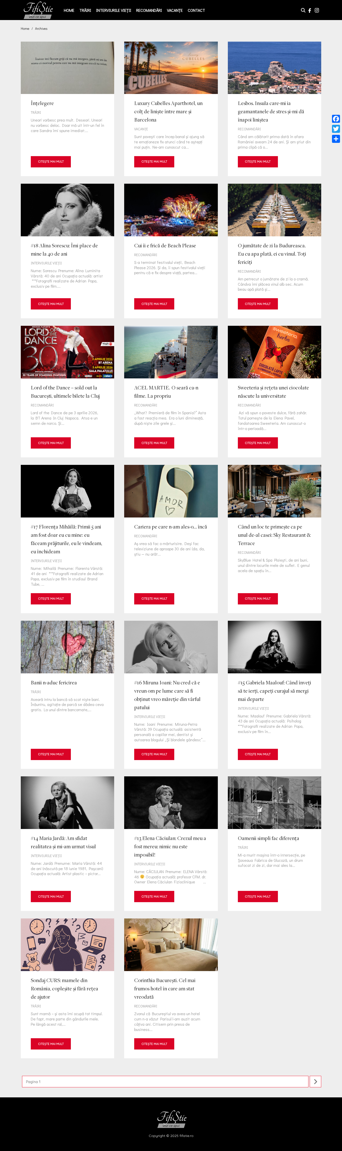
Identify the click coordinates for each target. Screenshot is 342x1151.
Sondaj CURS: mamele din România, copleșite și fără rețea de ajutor (67, 988)
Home (69, 10)
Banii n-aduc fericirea (67, 695)
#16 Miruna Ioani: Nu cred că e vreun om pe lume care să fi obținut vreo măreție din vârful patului (171, 695)
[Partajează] (336, 139)
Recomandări (149, 10)
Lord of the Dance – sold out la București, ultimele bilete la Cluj (67, 391)
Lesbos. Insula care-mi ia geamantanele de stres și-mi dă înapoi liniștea (274, 109)
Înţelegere (67, 109)
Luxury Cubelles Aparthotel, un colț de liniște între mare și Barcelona (171, 109)
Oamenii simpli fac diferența (274, 843)
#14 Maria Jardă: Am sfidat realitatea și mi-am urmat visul (67, 843)
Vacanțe (175, 10)
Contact (196, 10)
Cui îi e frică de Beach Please (171, 251)
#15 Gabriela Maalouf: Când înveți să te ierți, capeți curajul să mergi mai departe (274, 695)
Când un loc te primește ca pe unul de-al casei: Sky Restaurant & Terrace (274, 539)
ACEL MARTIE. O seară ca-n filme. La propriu (171, 391)
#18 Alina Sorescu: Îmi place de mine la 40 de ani (67, 251)
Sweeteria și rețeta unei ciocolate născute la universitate (274, 391)
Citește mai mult (51, 161)
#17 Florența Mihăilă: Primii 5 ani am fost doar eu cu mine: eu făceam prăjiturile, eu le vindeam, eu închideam (67, 539)
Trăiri (85, 10)
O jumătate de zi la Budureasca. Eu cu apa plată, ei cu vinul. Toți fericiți (274, 251)
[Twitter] (336, 129)
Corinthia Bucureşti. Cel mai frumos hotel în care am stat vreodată (171, 988)
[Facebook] (336, 119)
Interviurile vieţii (113, 10)
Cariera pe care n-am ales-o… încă (171, 539)
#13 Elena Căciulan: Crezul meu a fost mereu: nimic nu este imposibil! (171, 843)
